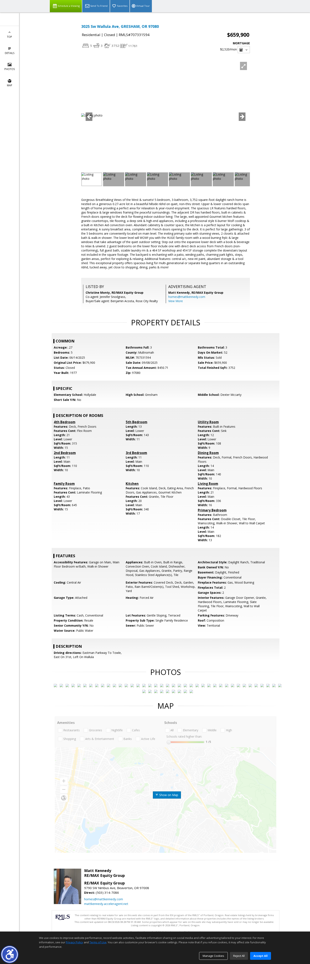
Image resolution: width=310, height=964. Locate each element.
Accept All (260, 956)
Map (9, 85)
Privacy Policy (74, 942)
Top (9, 37)
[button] (9, 954)
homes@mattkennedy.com (186, 297)
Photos (9, 69)
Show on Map (168, 795)
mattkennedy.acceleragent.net (106, 904)
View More (175, 301)
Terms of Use (97, 942)
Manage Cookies (213, 956)
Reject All (239, 956)
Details (9, 53)
